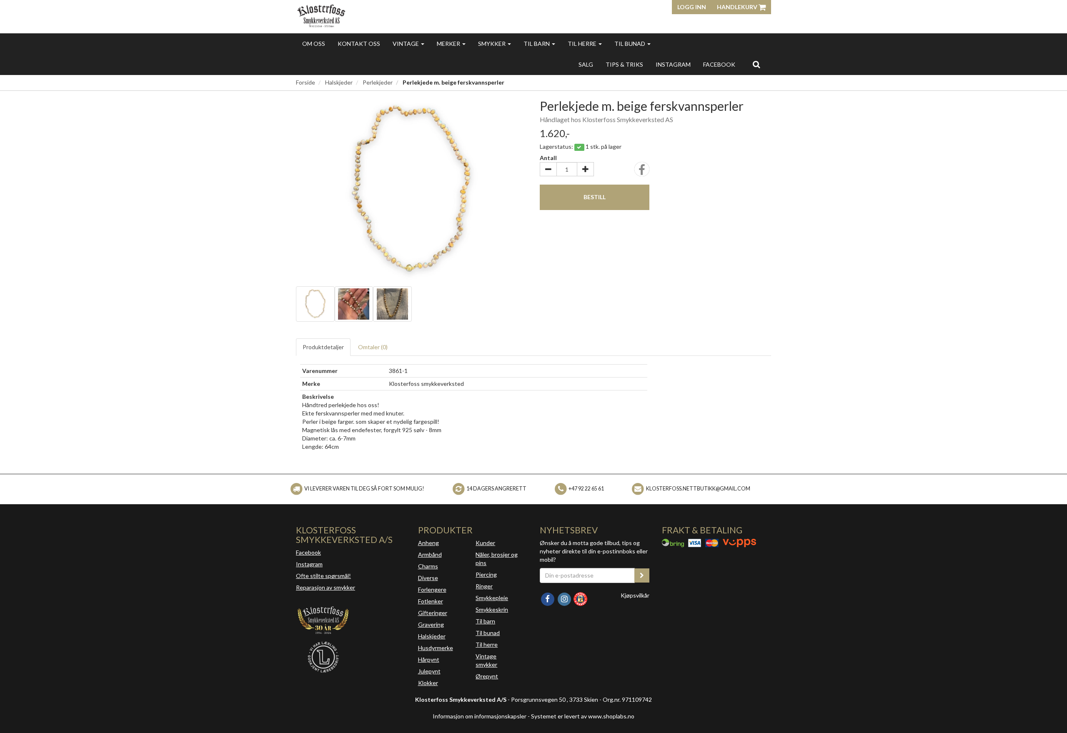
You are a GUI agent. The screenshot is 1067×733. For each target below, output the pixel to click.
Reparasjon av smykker (325, 587)
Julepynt (429, 671)
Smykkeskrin (492, 609)
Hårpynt (428, 659)
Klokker (428, 682)
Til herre (583, 43)
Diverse (428, 577)
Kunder (485, 542)
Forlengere (432, 589)
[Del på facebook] (641, 171)
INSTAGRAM (673, 64)
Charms (428, 566)
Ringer (484, 586)
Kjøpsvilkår (635, 595)
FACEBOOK (719, 64)
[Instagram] (564, 598)
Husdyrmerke (435, 647)
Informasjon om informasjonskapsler (479, 716)
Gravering (431, 624)
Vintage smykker (486, 660)
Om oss (313, 43)
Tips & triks (624, 64)
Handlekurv (738, 6)
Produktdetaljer (323, 346)
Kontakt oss (359, 43)
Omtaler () (373, 346)
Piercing (486, 574)
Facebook (308, 552)
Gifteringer (432, 612)
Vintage (406, 43)
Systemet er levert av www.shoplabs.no (582, 716)
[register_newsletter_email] (641, 575)
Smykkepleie (492, 597)
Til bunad (630, 43)
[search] (756, 64)
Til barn (537, 43)
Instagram (309, 564)
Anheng (428, 542)
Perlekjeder (378, 82)
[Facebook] (548, 598)
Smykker (492, 43)
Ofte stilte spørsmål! (323, 575)
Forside (305, 82)
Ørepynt (487, 676)
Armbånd (430, 554)
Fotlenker (430, 601)
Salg (586, 64)
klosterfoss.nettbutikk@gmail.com (698, 488)
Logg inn (691, 6)
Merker (449, 43)
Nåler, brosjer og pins (497, 558)
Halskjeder (339, 82)
